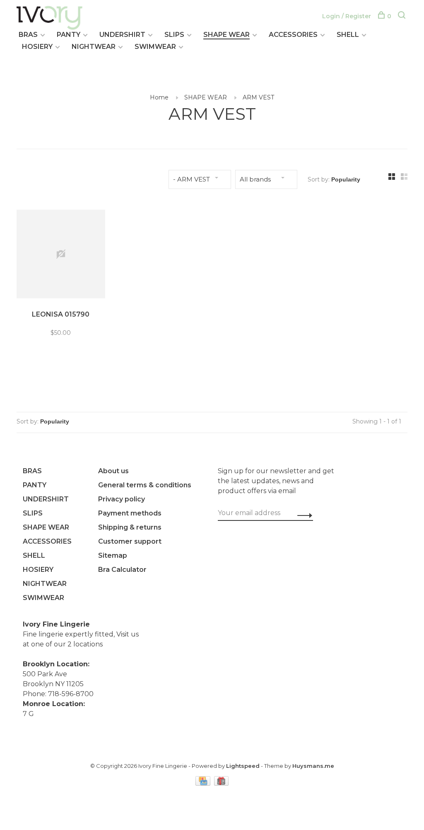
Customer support (129, 541)
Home (159, 97)
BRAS (28, 35)
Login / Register (346, 16)
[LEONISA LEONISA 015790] (61, 255)
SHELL (348, 35)
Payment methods (129, 513)
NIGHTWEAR (94, 47)
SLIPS (174, 35)
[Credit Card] (203, 783)
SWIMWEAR (155, 47)
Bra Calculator (122, 569)
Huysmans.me (313, 765)
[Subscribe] (302, 515)
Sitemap (112, 555)
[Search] (402, 16)
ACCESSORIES (293, 35)
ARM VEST (258, 97)
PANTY (68, 35)
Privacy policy (121, 499)
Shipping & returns (129, 527)
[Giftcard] (221, 783)
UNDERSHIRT (122, 35)
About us (113, 471)
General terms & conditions (144, 485)
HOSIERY (37, 47)
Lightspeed (243, 765)
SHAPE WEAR (226, 35)
